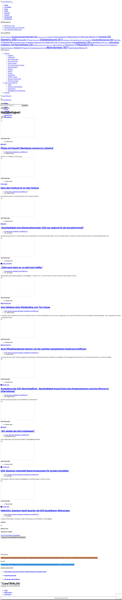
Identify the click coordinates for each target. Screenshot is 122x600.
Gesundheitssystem (20, 42)
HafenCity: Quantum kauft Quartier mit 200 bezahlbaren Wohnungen (35, 510)
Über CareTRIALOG (10, 83)
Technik (6, 15)
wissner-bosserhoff (14, 79)
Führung (7, 42)
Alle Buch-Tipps (9, 26)
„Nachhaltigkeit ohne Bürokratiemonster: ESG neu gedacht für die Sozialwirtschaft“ (42, 227)
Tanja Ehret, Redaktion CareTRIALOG (16, 152)
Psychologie (112, 45)
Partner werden (13, 81)
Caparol (10, 55)
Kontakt (7, 93)
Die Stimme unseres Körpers (12, 579)
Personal (7, 13)
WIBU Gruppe (12, 77)
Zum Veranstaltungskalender (10, 535)
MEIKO (10, 71)
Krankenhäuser (97, 42)
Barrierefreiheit (61, 37)
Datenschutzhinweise (15, 87)
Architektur (7, 7)
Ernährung (66, 40)
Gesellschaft (8, 17)
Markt (6, 9)
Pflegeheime (70, 45)
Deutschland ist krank (10, 575)
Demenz (9, 39)
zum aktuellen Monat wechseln (13, 537)
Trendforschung (36, 48)
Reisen (11, 48)
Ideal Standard (13, 67)
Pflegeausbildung (59, 45)
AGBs (9, 85)
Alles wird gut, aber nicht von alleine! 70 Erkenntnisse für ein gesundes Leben (25, 571)
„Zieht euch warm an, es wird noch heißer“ (22, 267)
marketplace (8, 19)
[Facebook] (1, 587)
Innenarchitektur (66, 42)
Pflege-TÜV (49, 45)
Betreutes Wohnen (89, 37)
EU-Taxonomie (87, 40)
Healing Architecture (36, 42)
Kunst (106, 42)
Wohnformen (57, 47)
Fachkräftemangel (102, 40)
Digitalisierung (51, 39)
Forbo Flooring (13, 61)
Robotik (18, 48)
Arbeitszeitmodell (42, 37)
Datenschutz (8, 592)
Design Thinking (34, 40)
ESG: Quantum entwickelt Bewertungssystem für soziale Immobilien (35, 470)
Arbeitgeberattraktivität (24, 37)
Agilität (8, 37)
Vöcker (10, 73)
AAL (3, 37)
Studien (26, 48)
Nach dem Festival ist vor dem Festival (20, 188)
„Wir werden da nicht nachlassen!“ (18, 431)
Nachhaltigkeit (24, 45)
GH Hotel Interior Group (16, 65)
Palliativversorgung (39, 45)
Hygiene (49, 42)
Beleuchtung (74, 37)
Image (56, 42)
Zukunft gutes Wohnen (78, 48)
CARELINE (11, 57)
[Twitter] (3, 587)
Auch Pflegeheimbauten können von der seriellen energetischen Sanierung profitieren (43, 349)
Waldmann (11, 75)
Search (24, 105)
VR (44, 48)
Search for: (4, 103)
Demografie (23, 40)
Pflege (6, 5)
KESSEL (10, 69)
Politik (6, 11)
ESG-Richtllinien (76, 40)
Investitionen (81, 42)
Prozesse (103, 45)
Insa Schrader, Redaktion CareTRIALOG (17, 435)
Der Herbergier (13, 59)
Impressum (11, 89)
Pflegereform (85, 45)
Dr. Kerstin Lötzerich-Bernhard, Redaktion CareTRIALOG (22, 311)
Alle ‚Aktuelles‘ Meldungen (13, 30)
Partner (6, 53)
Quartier (4, 48)
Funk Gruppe (12, 63)
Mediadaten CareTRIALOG (16, 91)
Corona (105, 36)
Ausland (51, 37)
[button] (5, 50)
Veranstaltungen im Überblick (14, 28)
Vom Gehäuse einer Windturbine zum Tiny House (25, 307)
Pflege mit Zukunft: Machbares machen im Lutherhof (27, 148)
